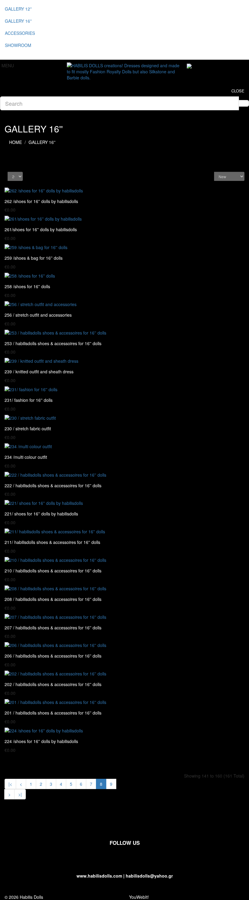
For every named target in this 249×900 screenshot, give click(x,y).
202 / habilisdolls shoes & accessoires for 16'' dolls (53, 684)
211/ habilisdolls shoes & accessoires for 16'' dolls (52, 542)
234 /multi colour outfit (26, 457)
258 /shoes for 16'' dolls (27, 286)
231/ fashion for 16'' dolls (29, 400)
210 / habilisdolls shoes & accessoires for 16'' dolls (53, 571)
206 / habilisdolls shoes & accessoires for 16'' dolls (53, 656)
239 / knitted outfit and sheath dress (39, 371)
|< (10, 784)
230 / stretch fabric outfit (28, 428)
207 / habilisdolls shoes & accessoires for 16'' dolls (53, 628)
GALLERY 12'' (18, 9)
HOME (15, 142)
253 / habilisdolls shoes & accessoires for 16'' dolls (53, 343)
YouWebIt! (139, 897)
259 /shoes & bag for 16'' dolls (34, 258)
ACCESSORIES (20, 33)
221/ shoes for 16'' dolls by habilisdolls (41, 514)
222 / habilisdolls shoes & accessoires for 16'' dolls (53, 485)
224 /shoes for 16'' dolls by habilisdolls (41, 741)
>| (20, 794)
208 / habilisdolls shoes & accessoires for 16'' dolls (53, 599)
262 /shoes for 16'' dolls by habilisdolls (41, 201)
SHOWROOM (18, 45)
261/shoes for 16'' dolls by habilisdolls (41, 229)
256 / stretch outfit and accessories (38, 315)
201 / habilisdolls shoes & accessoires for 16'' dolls (53, 713)
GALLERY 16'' (18, 21)
